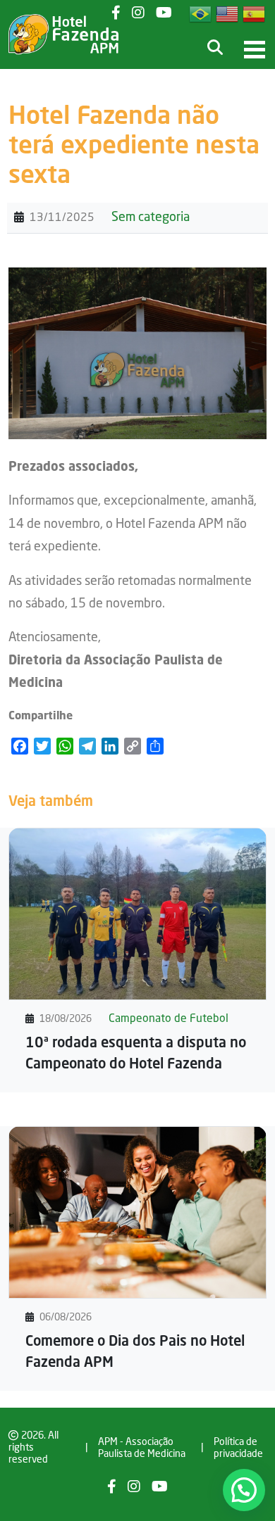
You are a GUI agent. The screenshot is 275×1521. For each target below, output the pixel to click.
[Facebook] (111, 1487)
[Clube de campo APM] (63, 34)
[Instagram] (138, 14)
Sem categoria (150, 217)
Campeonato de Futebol (168, 1019)
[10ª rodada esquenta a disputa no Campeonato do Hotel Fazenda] (137, 913)
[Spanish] (255, 14)
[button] (244, 1490)
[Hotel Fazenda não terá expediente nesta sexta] (137, 353)
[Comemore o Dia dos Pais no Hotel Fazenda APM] (137, 1212)
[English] (228, 14)
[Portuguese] (201, 14)
